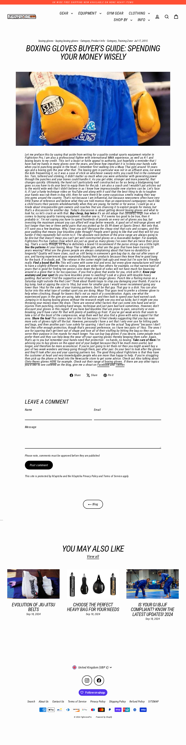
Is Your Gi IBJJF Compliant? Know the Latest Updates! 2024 (152, 609)
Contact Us (58, 701)
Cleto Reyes (32, 361)
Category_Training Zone (120, 41)
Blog (95, 504)
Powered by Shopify (104, 717)
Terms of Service (112, 476)
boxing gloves (46, 41)
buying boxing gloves (67, 41)
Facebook (103, 364)
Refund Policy (137, 701)
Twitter (120, 364)
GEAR (64, 13)
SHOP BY (121, 20)
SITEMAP (153, 701)
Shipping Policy (117, 701)
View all (93, 556)
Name (28, 409)
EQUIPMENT (88, 13)
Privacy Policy (90, 476)
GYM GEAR (115, 13)
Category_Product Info (92, 41)
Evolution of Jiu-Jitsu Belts (33, 607)
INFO (142, 20)
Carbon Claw (57, 241)
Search (31, 701)
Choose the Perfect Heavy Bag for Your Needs (93, 607)
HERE (53, 361)
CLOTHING (137, 13)
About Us (43, 701)
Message (30, 427)
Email (97, 409)
